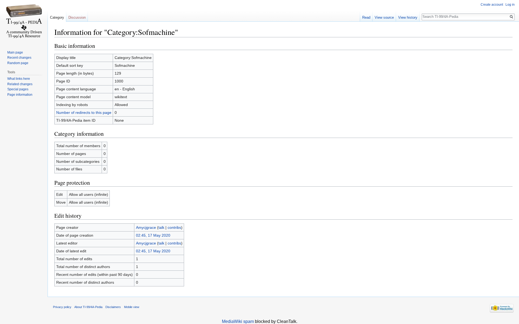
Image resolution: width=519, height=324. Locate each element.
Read (366, 17)
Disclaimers (113, 307)
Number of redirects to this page (83, 112)
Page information (19, 95)
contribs (174, 227)
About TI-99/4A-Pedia (88, 307)
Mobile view (131, 307)
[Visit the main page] (23, 21)
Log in (510, 4)
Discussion (77, 17)
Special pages (17, 89)
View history (407, 17)
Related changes (19, 84)
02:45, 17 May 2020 (153, 235)
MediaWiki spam (238, 321)
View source (384, 17)
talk (161, 227)
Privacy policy (62, 307)
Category (57, 17)
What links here (18, 79)
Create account (492, 4)
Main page (15, 52)
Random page (17, 63)
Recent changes (19, 57)
